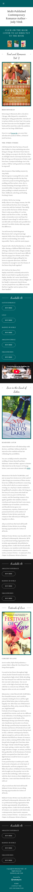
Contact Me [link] (16, 886)
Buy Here (8, 308)
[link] (16, 879)
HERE (28, 468)
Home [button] (16, 883)
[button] (3, 3)
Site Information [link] (16, 888)
